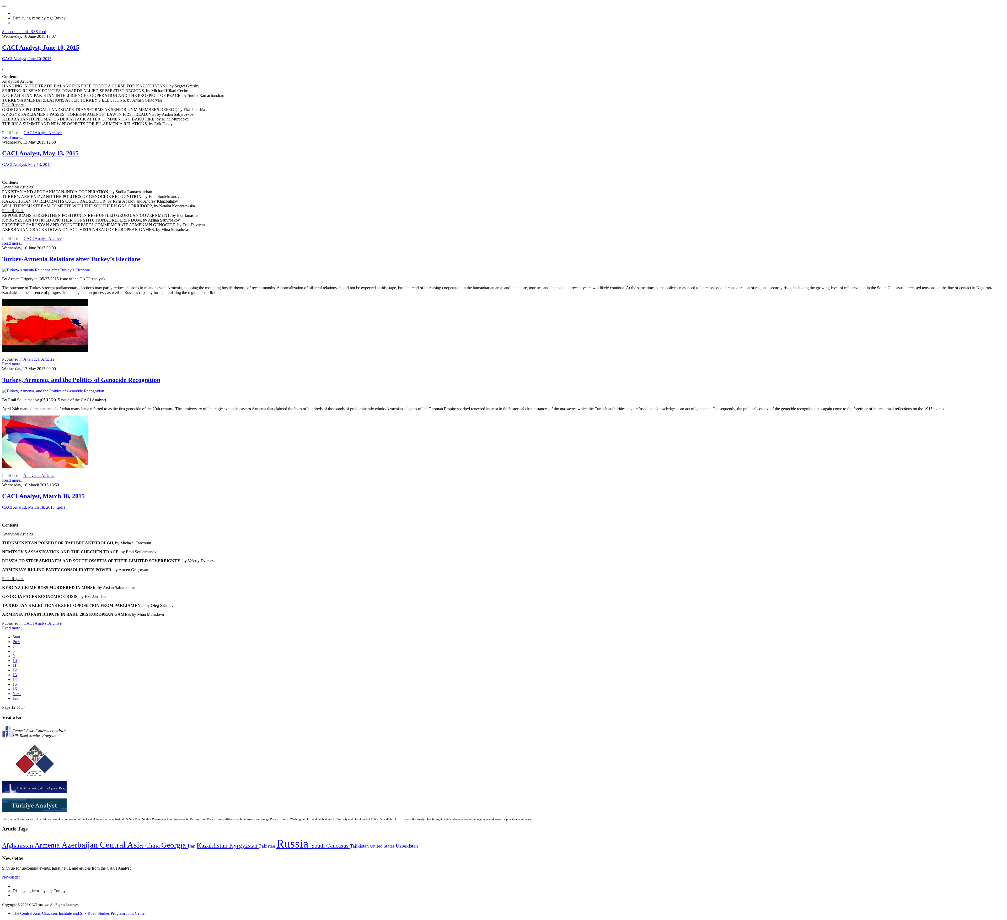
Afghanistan (18, 845)
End (16, 698)
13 (15, 674)
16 (15, 689)
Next (17, 693)
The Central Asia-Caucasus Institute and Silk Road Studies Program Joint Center (79, 913)
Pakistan (267, 846)
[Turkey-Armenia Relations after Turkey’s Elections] (46, 270)
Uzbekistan (407, 846)
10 (15, 660)
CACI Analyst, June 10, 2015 (40, 47)
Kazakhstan (213, 845)
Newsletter (11, 877)
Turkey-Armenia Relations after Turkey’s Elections (71, 259)
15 (15, 684)
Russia (293, 843)
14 (15, 679)
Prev (16, 641)
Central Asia (122, 844)
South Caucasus (330, 845)
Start (16, 637)
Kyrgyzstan (244, 845)
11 (15, 665)
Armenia (48, 845)
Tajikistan (360, 846)
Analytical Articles (38, 359)
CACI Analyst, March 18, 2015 (43, 496)
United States (383, 846)
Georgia (174, 845)
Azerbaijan (81, 844)
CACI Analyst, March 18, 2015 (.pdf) (33, 507)
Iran (192, 846)
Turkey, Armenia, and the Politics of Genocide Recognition (81, 379)
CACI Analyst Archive (43, 132)
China (153, 845)
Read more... (12, 137)
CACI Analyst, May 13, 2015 (40, 153)
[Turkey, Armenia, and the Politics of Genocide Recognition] (53, 391)
